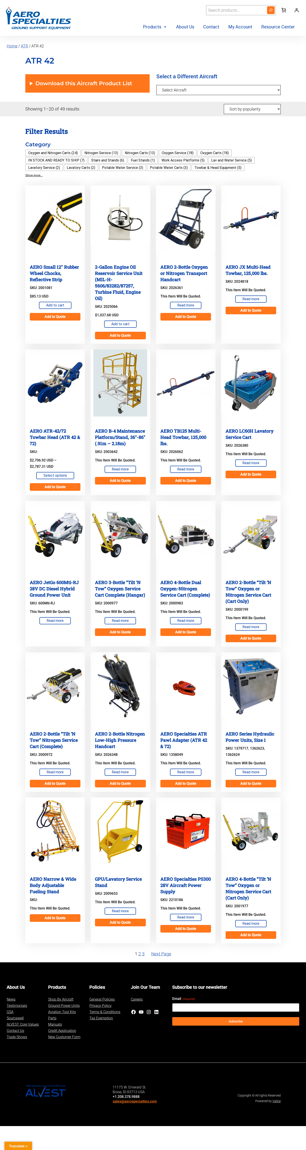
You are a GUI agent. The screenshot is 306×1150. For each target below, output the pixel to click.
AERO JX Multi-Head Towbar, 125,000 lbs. (248, 270)
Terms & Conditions (104, 1012)
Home (12, 46)
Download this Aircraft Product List (83, 83)
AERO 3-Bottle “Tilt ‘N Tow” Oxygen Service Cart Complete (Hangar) (120, 588)
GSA (10, 1012)
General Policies (102, 999)
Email (183, 999)
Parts (52, 1018)
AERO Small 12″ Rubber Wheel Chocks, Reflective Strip (54, 273)
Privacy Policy (100, 1005)
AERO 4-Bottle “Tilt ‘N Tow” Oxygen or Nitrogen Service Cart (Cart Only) (248, 888)
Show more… (34, 175)
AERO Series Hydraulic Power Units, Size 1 (250, 737)
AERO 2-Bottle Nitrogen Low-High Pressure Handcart (120, 740)
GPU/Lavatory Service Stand (118, 882)
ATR (24, 46)
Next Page (161, 954)
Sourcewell (15, 1018)
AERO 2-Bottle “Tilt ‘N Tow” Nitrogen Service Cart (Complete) (54, 740)
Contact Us (15, 1031)
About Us (185, 27)
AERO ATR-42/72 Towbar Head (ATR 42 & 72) (55, 437)
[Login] (296, 10)
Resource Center (278, 27)
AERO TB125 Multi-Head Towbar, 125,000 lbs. (183, 437)
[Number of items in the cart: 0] (283, 10)
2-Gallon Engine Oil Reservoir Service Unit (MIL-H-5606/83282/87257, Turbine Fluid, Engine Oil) (118, 282)
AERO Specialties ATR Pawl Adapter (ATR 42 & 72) (183, 740)
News (11, 999)
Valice (276, 1101)
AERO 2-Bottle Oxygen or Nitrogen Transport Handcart (184, 273)
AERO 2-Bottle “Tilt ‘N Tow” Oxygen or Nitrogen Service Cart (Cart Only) (248, 591)
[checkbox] (53, 153)
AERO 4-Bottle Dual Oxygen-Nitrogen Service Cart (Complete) (185, 588)
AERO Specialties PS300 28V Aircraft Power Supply (185, 885)
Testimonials (17, 1005)
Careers (137, 999)
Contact (211, 27)
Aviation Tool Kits (62, 1012)
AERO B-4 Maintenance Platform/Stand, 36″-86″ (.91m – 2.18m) (120, 437)
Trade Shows (17, 1037)
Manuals (55, 1024)
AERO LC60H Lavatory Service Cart (250, 434)
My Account (240, 27)
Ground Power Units (64, 1005)
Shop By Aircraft (60, 999)
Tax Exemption (101, 1018)
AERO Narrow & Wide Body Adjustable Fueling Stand (53, 885)
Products (152, 27)
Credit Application (62, 1031)
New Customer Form (64, 1037)
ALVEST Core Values (23, 1024)
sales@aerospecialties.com (135, 1101)
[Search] (271, 10)
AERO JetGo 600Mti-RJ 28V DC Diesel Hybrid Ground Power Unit (54, 588)
